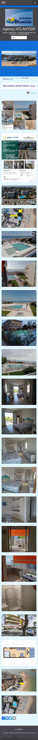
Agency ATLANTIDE (19, 29)
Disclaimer (33, 732)
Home (4, 78)
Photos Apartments (14, 78)
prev (7, 58)
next (31, 58)
